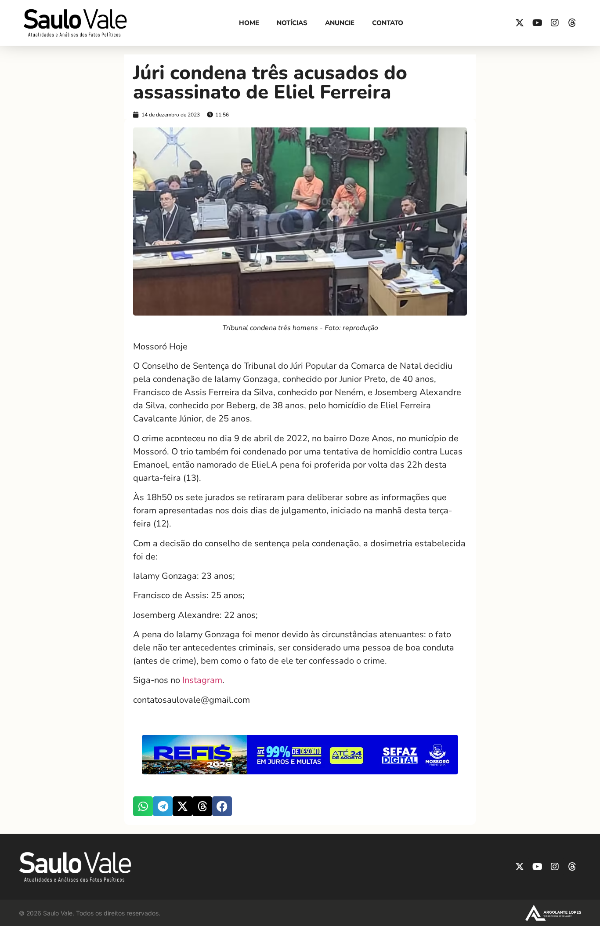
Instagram (202, 680)
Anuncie (339, 22)
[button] (143, 806)
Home (249, 22)
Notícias (292, 22)
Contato (387, 22)
